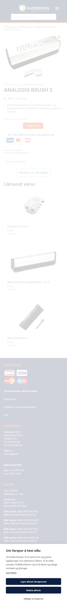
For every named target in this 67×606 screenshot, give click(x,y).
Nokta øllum (33, 590)
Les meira (11, 572)
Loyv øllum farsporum (34, 581)
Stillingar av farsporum (33, 599)
